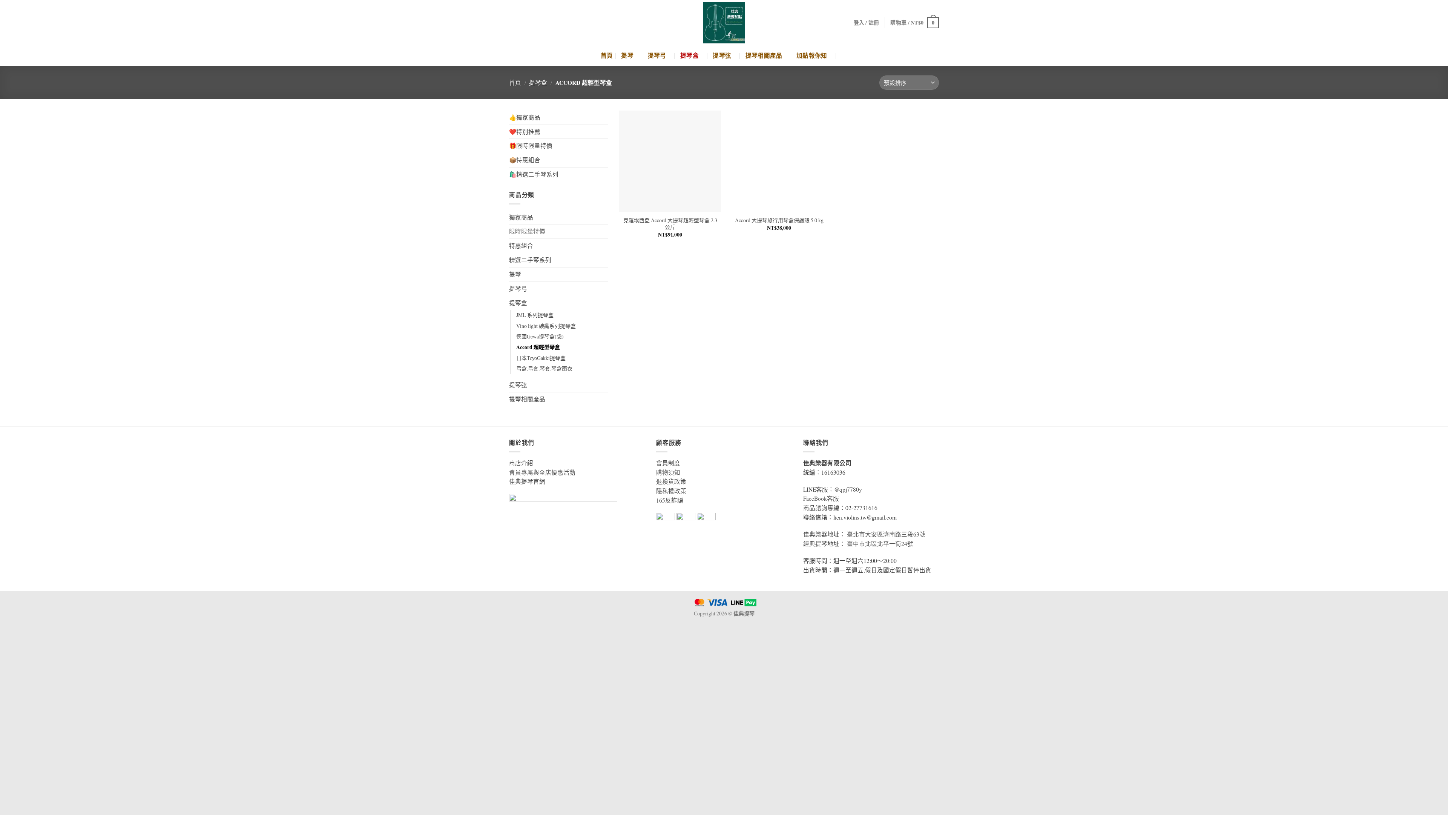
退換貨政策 (671, 481)
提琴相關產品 (763, 55)
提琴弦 (722, 55)
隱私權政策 (671, 491)
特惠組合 (521, 245)
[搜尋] (844, 55)
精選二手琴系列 (530, 260)
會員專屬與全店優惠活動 (542, 472)
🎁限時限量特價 (530, 145)
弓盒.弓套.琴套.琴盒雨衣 (544, 368)
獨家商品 (521, 217)
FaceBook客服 (821, 498)
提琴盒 (689, 55)
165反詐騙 (669, 500)
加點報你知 (811, 55)
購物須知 (668, 472)
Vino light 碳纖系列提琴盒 (546, 325)
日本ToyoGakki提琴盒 (541, 357)
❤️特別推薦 (524, 131)
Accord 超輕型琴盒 (538, 347)
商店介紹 (521, 463)
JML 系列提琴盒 (535, 314)
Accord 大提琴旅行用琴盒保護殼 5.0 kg (779, 220)
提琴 (627, 55)
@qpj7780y (848, 489)
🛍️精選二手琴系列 (533, 174)
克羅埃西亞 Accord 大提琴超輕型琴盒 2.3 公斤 (670, 224)
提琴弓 (657, 55)
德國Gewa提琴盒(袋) (540, 336)
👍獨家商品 (524, 117)
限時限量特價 (527, 231)
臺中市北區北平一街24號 (880, 543)
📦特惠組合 (524, 160)
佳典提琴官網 (527, 481)
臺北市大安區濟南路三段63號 (886, 534)
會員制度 (668, 463)
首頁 (607, 55)
